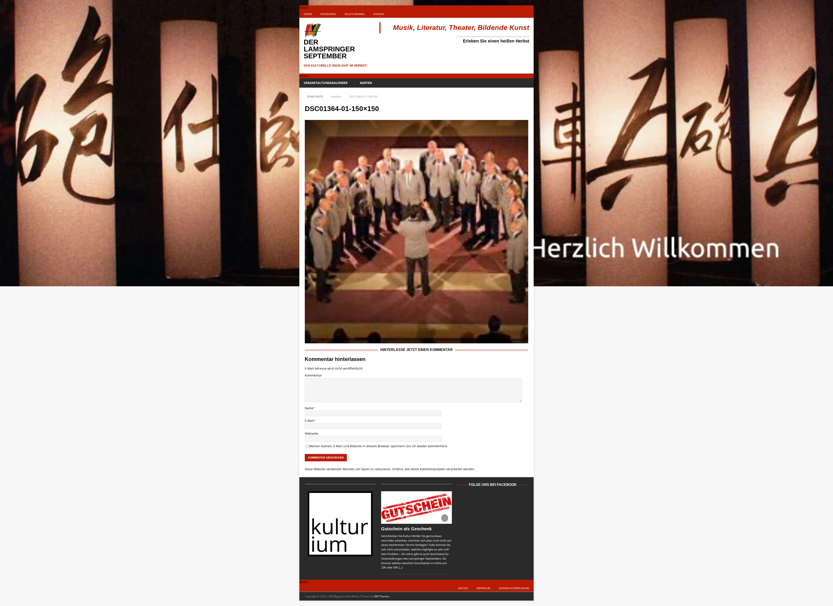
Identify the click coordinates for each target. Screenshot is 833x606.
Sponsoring (328, 14)
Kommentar (313, 375)
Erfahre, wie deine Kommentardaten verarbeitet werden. (433, 469)
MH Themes (381, 596)
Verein (308, 14)
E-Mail (309, 421)
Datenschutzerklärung (514, 588)
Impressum (483, 588)
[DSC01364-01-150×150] (416, 341)
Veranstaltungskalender (326, 83)
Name (309, 408)
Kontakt (378, 14)
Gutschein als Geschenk (406, 528)
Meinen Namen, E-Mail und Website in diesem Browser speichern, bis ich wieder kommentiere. (378, 446)
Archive (463, 588)
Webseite (311, 433)
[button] (303, 8)
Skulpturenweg (354, 14)
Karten (366, 83)
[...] (400, 567)
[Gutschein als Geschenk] (416, 507)
